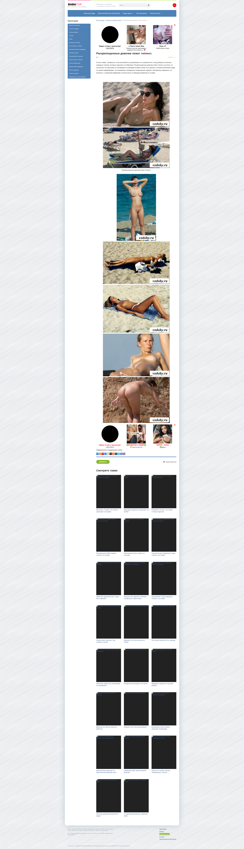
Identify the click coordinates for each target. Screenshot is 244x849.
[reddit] (113, 454)
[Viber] (124, 454)
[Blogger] (108, 454)
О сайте (161, 836)
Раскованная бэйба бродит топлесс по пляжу (106, 554)
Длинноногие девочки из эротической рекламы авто (106, 771)
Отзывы (161, 831)
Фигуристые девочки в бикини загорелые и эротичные (135, 597)
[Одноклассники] (100, 454)
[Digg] (111, 454)
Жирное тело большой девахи (135, 727)
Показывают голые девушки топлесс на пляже (162, 597)
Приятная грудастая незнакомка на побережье (108, 684)
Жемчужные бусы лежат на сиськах (134, 554)
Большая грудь (89, 13)
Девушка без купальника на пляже (134, 641)
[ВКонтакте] (97, 454)
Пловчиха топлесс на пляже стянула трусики (162, 511)
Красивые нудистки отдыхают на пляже (136, 511)
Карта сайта (162, 829)
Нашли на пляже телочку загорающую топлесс (161, 771)
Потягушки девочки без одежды (163, 640)
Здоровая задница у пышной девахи (162, 684)
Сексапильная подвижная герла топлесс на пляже (163, 554)
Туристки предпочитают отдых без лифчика (107, 597)
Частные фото (141, 13)
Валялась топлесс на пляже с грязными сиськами (107, 511)
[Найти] (148, 5)
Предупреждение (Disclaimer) (167, 839)
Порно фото (127, 13)
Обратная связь (164, 834)
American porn (155, 13)
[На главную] (79, 5)
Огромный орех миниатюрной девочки (135, 771)
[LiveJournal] (116, 454)
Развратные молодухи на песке (135, 683)
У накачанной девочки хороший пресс (136, 815)
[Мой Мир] (105, 454)
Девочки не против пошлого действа (106, 728)
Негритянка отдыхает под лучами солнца (105, 641)
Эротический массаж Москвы (109, 13)
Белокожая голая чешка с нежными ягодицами (161, 728)
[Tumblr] (121, 454)
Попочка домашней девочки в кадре (107, 815)
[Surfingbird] (119, 454)
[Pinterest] (103, 454)
